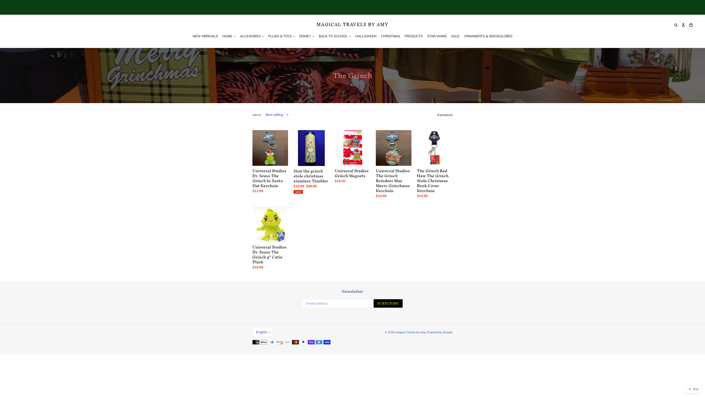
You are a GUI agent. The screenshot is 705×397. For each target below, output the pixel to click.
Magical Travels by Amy (352, 24)
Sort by (256, 115)
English (261, 332)
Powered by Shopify (440, 332)
